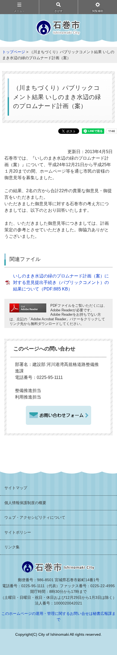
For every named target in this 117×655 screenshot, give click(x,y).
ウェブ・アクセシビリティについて (34, 517)
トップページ (13, 52)
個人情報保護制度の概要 (25, 503)
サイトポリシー (17, 532)
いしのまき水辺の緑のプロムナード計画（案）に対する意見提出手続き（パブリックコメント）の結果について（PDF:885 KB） (61, 282)
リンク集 (12, 547)
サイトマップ (15, 488)
